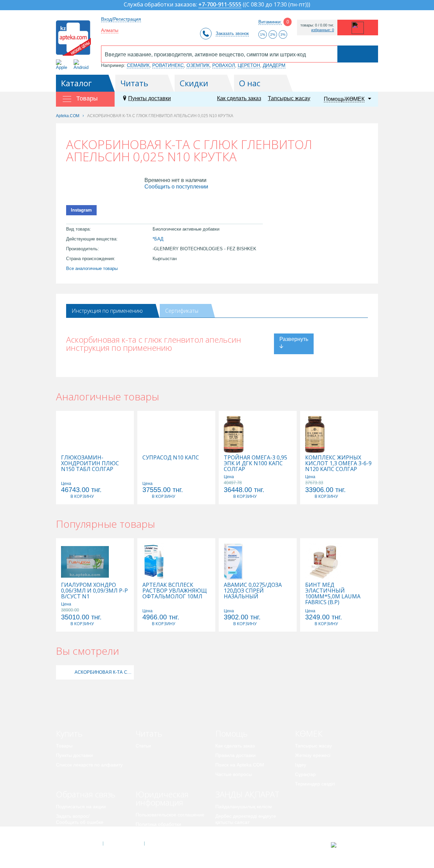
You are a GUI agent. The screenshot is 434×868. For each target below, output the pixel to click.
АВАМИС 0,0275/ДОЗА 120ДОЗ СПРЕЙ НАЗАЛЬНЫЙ (253, 590)
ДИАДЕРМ (274, 65)
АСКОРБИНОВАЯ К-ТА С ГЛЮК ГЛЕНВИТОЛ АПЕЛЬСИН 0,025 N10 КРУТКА (103, 672)
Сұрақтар (305, 774)
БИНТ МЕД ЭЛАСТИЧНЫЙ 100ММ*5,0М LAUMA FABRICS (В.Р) (332, 593)
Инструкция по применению (107, 310)
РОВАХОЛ (223, 65)
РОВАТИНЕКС (168, 65)
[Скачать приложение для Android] (82, 64)
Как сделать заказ (239, 98)
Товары (64, 745)
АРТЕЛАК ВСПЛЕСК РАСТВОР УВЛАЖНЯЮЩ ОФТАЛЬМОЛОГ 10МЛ (174, 590)
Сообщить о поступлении (176, 186)
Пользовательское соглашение (170, 814)
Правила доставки (235, 755)
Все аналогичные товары (92, 268)
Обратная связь (85, 794)
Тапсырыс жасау (289, 98)
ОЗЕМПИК (198, 65)
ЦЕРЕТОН (249, 65)
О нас (249, 83)
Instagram (81, 210)
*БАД (158, 238)
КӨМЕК (308, 733)
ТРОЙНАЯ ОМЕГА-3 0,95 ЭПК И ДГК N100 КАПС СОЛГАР (255, 463)
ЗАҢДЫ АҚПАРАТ (247, 794)
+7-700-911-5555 (219, 5)
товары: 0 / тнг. (317, 25)
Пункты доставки (149, 98)
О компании (123, 843)
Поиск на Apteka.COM (239, 764)
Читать (134, 83)
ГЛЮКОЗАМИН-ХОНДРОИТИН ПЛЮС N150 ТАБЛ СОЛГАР (90, 463)
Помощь (231, 733)
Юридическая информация (162, 798)
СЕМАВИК (138, 65)
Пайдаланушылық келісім (243, 806)
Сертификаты (181, 310)
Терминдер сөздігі (315, 783)
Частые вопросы (233, 774)
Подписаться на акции (81, 806)
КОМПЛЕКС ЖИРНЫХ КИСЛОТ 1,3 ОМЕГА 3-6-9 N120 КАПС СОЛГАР (338, 463)
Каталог (76, 83)
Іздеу (300, 764)
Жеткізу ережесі (312, 755)
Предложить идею (76, 831)
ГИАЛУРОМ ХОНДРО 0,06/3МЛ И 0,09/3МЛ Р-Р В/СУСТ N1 (94, 590)
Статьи (143, 745)
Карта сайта (165, 843)
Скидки (194, 83)
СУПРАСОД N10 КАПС (170, 457)
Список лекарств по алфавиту (89, 764)
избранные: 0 (322, 30)
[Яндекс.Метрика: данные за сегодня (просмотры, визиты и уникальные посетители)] (350, 845)
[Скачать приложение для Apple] (63, 64)
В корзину (82, 496)
